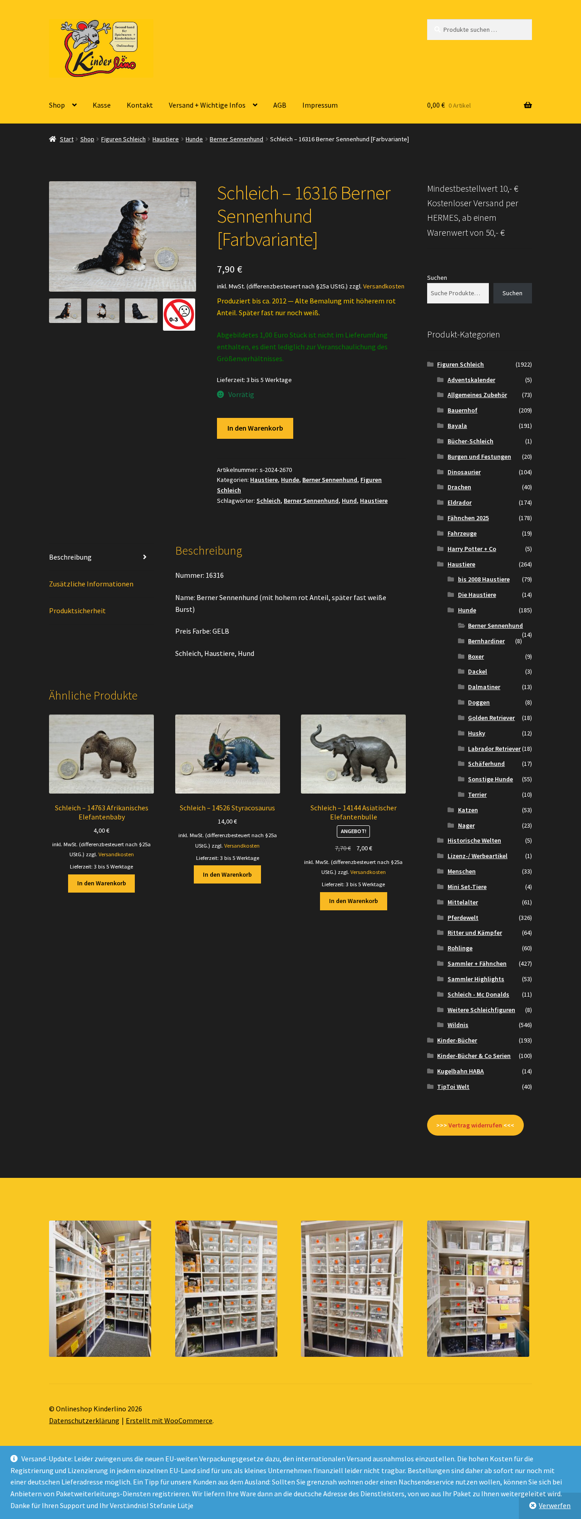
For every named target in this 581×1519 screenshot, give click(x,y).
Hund (349, 500)
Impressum (320, 104)
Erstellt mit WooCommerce (169, 1420)
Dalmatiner (484, 687)
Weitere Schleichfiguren (481, 1010)
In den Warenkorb (255, 427)
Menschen (462, 871)
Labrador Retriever (494, 749)
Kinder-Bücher (457, 1040)
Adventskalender (471, 380)
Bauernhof (463, 410)
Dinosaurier (464, 472)
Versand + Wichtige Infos (207, 104)
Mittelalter (463, 902)
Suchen (437, 277)
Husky (476, 733)
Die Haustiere (477, 595)
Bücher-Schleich (470, 441)
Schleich (268, 500)
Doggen (479, 702)
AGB (279, 104)
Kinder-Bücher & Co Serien (474, 1056)
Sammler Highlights (476, 979)
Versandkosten (383, 286)
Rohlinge (460, 948)
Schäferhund (486, 764)
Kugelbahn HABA (460, 1071)
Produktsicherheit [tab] (77, 610)
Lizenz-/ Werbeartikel (477, 856)
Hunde (194, 139)
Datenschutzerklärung (84, 1420)
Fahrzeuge (462, 533)
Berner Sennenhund (236, 139)
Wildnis (458, 1025)
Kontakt (140, 104)
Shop (57, 104)
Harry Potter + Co (472, 549)
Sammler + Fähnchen (477, 963)
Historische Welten (474, 840)
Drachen (459, 487)
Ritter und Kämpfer (475, 932)
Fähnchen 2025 (468, 518)
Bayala (457, 426)
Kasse (102, 104)
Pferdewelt (463, 917)
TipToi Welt (453, 1086)
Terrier (477, 794)
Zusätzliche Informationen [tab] (91, 583)
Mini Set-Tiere (467, 887)
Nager (466, 825)
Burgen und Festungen (479, 456)
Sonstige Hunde (490, 779)
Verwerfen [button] (555, 1505)
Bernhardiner (486, 641)
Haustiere (166, 139)
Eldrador (460, 502)
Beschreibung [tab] (70, 556)
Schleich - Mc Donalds (478, 994)
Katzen (468, 810)
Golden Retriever (491, 718)
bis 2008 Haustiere (484, 579)
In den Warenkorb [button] (101, 883)
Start (67, 139)
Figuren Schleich (123, 139)
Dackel (477, 671)
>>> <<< (475, 1125)
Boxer (476, 656)
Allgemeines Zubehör (477, 395)
